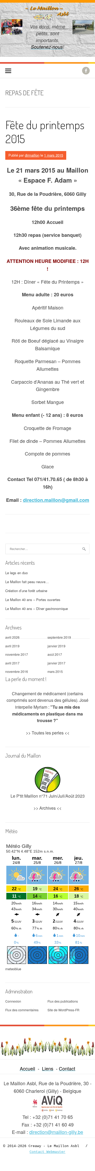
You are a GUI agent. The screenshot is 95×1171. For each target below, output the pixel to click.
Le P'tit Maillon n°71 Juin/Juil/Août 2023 (48, 796)
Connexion (13, 1001)
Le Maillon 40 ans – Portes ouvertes (32, 599)
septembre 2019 (59, 637)
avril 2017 (12, 663)
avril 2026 (12, 637)
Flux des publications (63, 1001)
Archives (47, 808)
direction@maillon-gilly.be (56, 1131)
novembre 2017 (16, 654)
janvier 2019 (56, 646)
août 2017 (55, 654)
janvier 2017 (56, 663)
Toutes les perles (48, 733)
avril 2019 (12, 646)
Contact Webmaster (47, 1152)
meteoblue (13, 968)
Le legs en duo (16, 572)
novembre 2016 (16, 671)
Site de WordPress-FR (63, 1010)
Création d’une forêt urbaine (26, 590)
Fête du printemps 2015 (44, 131)
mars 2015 (55, 671)
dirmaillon (32, 155)
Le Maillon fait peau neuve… (27, 581)
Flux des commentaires (22, 1010)
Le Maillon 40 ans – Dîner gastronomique (36, 608)
